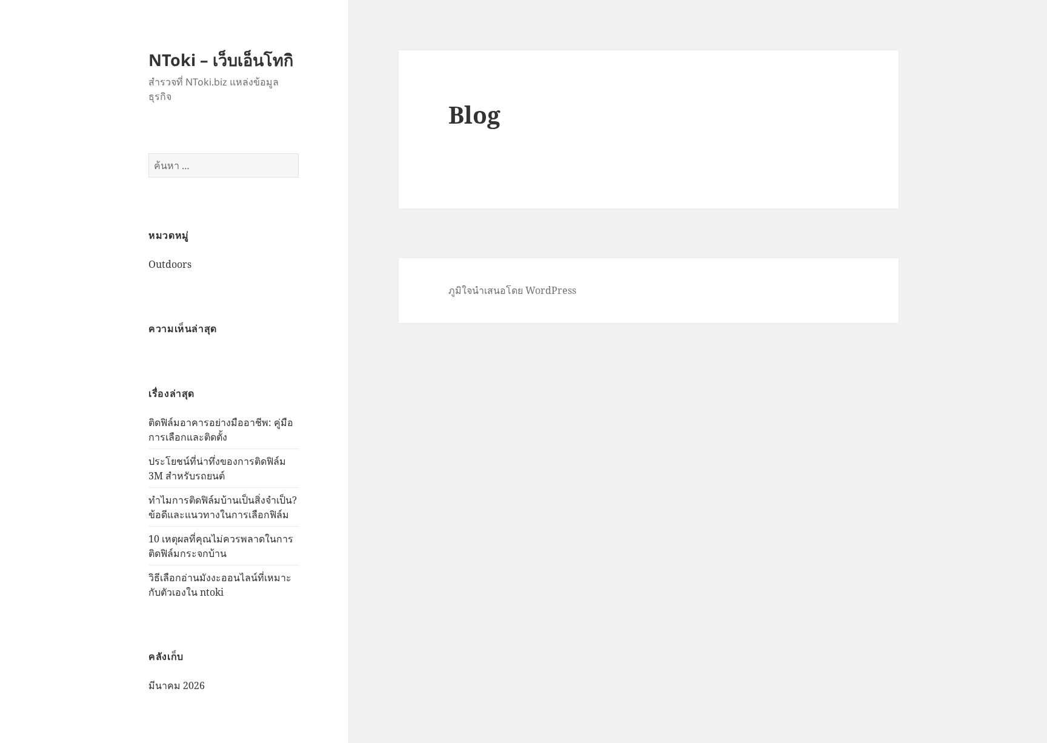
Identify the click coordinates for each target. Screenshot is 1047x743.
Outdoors (169, 264)
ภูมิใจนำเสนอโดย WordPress (512, 290)
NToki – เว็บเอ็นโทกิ (220, 59)
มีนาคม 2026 (176, 685)
